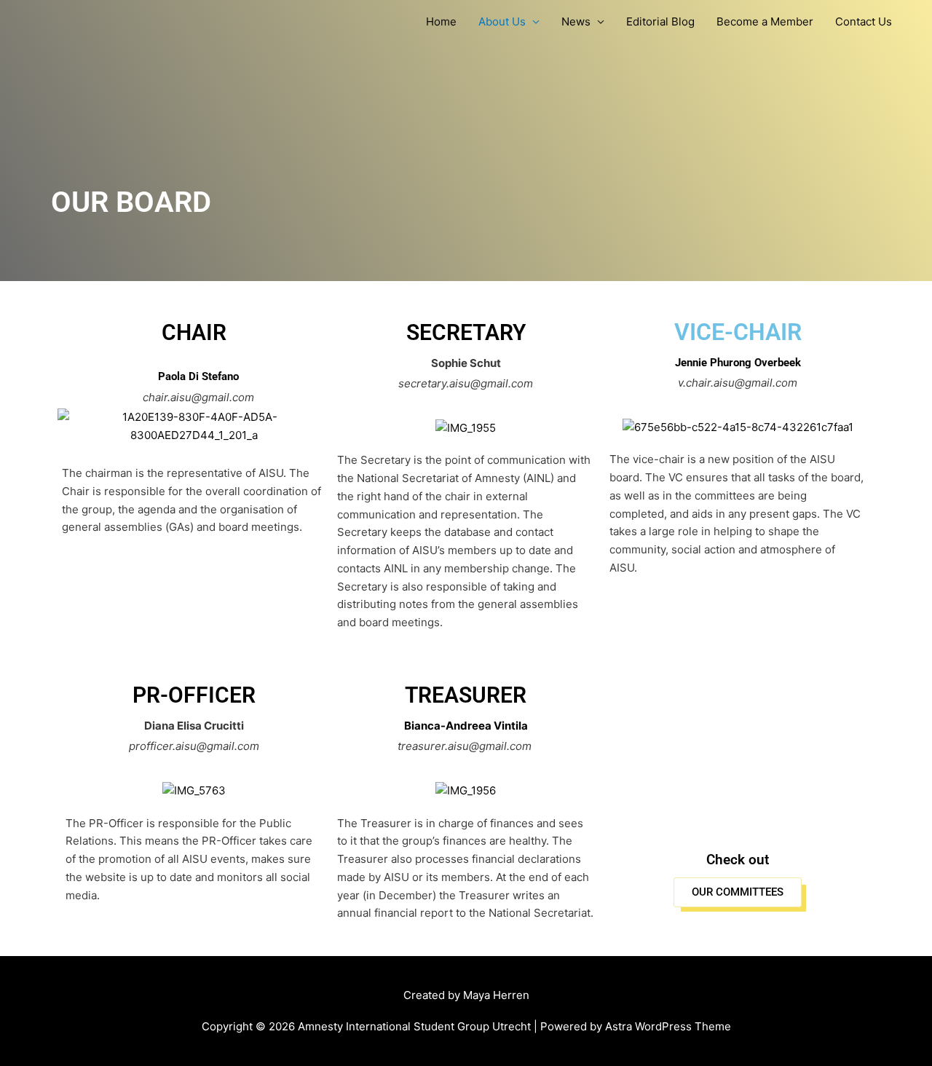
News (576, 21)
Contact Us (863, 21)
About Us (502, 21)
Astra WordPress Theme (668, 1026)
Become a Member (764, 21)
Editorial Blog (660, 21)
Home (441, 21)
